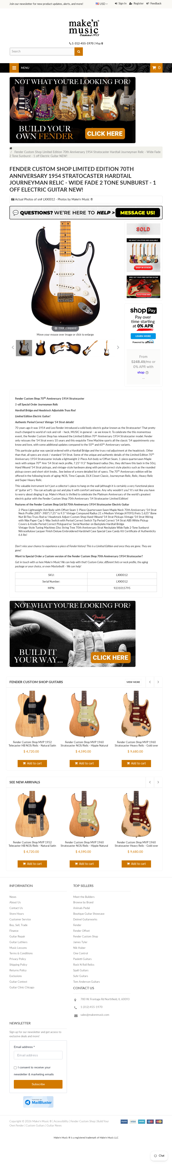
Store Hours (16, 914)
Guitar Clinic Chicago (21, 987)
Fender (77, 925)
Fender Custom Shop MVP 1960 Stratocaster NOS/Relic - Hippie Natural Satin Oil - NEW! (84, 746)
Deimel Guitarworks (85, 919)
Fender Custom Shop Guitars (36, 682)
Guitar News (54, 1125)
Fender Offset (81, 931)
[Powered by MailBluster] (38, 1102)
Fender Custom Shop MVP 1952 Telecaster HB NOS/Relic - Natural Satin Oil (32, 746)
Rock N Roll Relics (83, 965)
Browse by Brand (83, 902)
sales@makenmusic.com (95, 1015)
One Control (80, 953)
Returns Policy (18, 970)
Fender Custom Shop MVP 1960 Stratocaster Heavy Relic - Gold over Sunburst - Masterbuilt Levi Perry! (136, 746)
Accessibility (61, 1121)
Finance (13, 931)
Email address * (24, 1047)
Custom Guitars (35, 1125)
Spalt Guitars (81, 970)
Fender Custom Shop (85, 936)
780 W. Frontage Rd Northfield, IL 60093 (105, 999)
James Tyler (80, 942)
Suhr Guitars (80, 976)
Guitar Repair (17, 936)
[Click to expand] (65, 277)
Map (98, 43)
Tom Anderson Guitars (86, 982)
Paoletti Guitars (82, 959)
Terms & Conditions (21, 953)
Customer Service (20, 919)
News (12, 897)
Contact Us (16, 908)
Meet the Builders (84, 897)
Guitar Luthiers (18, 942)
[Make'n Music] (84, 17)
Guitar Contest (18, 982)
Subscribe (38, 1084)
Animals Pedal (81, 908)
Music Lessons (18, 948)
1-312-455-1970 (83, 43)
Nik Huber (79, 948)
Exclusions (15, 976)
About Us (15, 902)
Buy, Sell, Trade (18, 925)
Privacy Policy (17, 959)
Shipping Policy (18, 965)
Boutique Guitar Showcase (88, 914)
